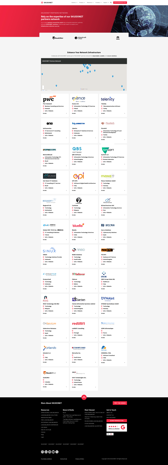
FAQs (42, 434)
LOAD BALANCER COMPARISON (49, 425)
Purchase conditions (46, 458)
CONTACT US (110, 415)
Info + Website (49, 111)
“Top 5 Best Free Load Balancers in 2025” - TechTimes (72, 416)
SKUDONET (44, 444)
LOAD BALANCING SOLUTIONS (49, 415)
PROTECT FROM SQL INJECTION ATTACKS (93, 417)
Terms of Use (63, 458)
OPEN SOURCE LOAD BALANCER (50, 412)
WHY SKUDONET (111, 417)
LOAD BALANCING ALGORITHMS (93, 426)
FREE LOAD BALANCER (47, 420)
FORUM (43, 432)
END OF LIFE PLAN (46, 429)
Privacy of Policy (79, 458)
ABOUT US (109, 412)
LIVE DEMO (44, 427)
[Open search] (111, 2)
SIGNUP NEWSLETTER (117, 420)
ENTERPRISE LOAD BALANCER (49, 422)
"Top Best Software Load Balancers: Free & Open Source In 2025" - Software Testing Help (72, 421)
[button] (55, 113)
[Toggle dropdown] (76, 2)
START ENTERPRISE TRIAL (120, 2)
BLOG (64, 412)
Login (42, 437)
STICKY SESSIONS (89, 423)
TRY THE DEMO (120, 403)
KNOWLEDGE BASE (46, 417)
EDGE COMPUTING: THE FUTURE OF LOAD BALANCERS (94, 413)
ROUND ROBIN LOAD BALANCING (94, 421)
